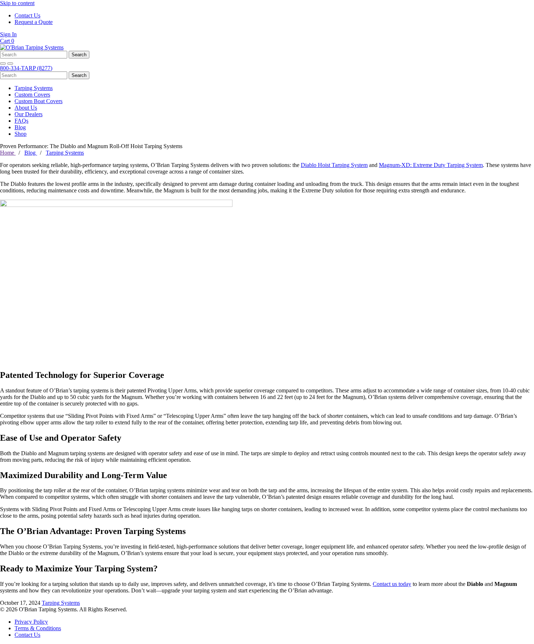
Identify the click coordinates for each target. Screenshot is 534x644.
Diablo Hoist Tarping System (334, 165)
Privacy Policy (31, 622)
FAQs (21, 121)
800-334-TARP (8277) (26, 68)
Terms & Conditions (38, 628)
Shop (21, 134)
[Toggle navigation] (10, 63)
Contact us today (392, 584)
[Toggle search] (3, 63)
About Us (26, 108)
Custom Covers (32, 94)
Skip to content (17, 3)
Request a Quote (34, 22)
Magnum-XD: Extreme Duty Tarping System (431, 165)
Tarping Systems (34, 88)
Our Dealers (29, 114)
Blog (20, 127)
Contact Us (27, 15)
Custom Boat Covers (38, 101)
